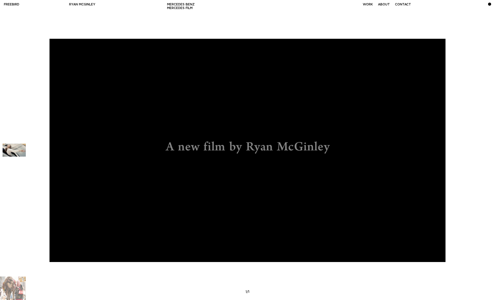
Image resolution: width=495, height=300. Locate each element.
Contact (403, 4)
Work (368, 4)
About (384, 4)
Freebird (11, 4)
